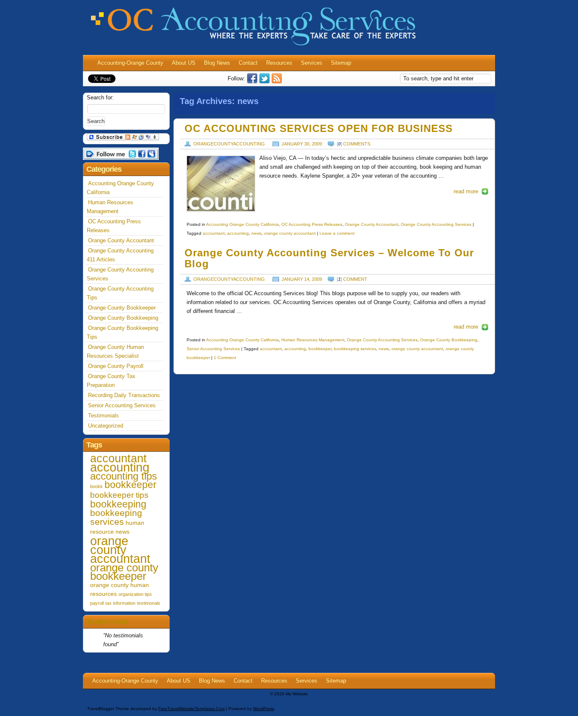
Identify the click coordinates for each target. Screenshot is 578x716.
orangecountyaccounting (229, 143)
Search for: (100, 97)
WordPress (263, 708)
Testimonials (103, 415)
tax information (120, 603)
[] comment (352, 279)
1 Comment (225, 357)
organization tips (135, 594)
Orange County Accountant (371, 224)
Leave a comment (337, 233)
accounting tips (123, 476)
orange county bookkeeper (124, 572)
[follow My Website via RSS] (278, 81)
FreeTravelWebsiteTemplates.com (191, 708)
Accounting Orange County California (242, 224)
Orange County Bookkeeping (448, 339)
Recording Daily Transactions (124, 395)
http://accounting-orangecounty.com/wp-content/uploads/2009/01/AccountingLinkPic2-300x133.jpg (221, 183)
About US (183, 63)
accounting (238, 233)
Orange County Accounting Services (436, 224)
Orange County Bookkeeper (122, 308)
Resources (279, 63)
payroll (97, 603)
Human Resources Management (312, 339)
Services (311, 63)
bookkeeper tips (119, 495)
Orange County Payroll (115, 366)
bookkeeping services (355, 348)
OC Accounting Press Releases (311, 224)
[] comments (353, 143)
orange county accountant (290, 233)
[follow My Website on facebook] (253, 81)
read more (466, 191)
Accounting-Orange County (130, 63)
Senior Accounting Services (213, 348)
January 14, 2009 (301, 279)
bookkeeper (319, 348)
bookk (96, 486)
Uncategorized (105, 425)
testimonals (148, 603)
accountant (214, 233)
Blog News (217, 63)
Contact (248, 63)
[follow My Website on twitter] (265, 81)
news (256, 233)
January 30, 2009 (301, 143)
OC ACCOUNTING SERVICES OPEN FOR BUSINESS (318, 128)
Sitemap (341, 63)
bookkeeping (118, 504)
